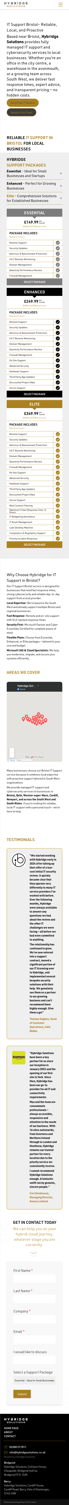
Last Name (22, 1291)
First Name (23, 1270)
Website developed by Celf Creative (20, 1502)
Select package (34, 282)
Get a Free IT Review (23, 102)
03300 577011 (17, 1447)
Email (19, 1331)
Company (22, 1311)
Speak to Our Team (21, 112)
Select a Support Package (33, 1372)
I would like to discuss (30, 1352)
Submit (22, 1394)
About (8, 1432)
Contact (10, 1436)
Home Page (11, 1428)
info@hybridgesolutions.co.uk (27, 1452)
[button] (60, 4)
